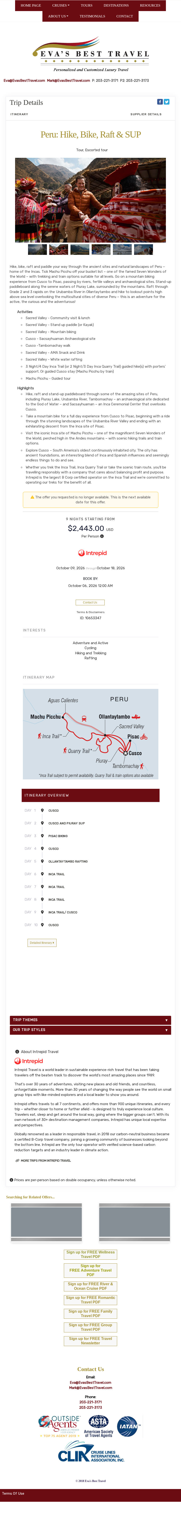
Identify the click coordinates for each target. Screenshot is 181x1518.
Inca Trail (57, 874)
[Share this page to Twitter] (166, 102)
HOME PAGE (31, 5)
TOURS (86, 5)
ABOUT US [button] (57, 16)
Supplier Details (146, 114)
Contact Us (90, 602)
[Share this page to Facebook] (160, 102)
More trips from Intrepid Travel (45, 1160)
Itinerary (19, 114)
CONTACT (124, 16)
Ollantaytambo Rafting (68, 861)
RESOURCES (150, 5)
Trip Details (26, 102)
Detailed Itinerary (41, 942)
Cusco (54, 810)
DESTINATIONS (116, 5)
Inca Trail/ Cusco (63, 912)
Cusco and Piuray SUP (67, 823)
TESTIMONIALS (92, 16)
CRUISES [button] (59, 5)
